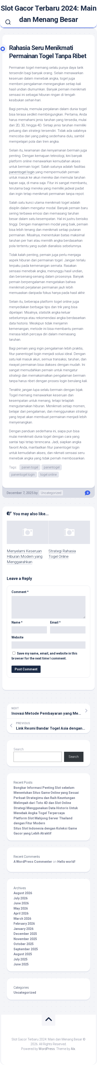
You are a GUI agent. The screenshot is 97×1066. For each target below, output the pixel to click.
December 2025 (25, 934)
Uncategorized (51, 493)
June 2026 (21, 903)
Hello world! (66, 861)
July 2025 (21, 959)
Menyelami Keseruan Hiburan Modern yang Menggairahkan (24, 556)
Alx (73, 1049)
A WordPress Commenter (33, 861)
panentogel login (22, 172)
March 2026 (22, 918)
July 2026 (21, 898)
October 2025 (24, 944)
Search (19, 749)
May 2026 (21, 908)
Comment (20, 592)
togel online (48, 474)
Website (17, 637)
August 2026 (23, 893)
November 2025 (25, 939)
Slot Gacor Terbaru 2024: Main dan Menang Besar (49, 14)
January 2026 (23, 929)
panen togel (30, 467)
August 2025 (23, 954)
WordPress (47, 1049)
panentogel (52, 467)
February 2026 (24, 923)
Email (55, 622)
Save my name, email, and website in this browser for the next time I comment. (44, 656)
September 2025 (26, 949)
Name (17, 622)
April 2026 (21, 913)
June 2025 (21, 964)
